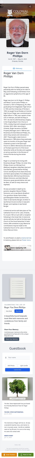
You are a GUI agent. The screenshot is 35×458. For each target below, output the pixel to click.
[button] (17, 388)
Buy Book (18, 311)
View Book (9, 311)
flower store (26, 240)
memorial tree (26, 238)
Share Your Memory (12, 339)
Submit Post (17, 370)
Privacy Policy (12, 450)
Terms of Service (22, 450)
